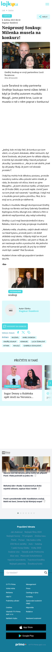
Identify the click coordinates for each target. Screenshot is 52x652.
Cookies (9, 607)
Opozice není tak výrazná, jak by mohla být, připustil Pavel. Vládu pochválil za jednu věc (25, 474)
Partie (13, 540)
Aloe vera (14, 556)
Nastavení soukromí (33, 618)
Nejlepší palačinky (18, 564)
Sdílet (42, 17)
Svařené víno (14, 552)
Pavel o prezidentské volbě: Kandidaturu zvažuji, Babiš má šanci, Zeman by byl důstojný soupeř (24, 500)
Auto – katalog (35, 544)
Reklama (9, 593)
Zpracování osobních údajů (34, 602)
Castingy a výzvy (32, 593)
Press (28, 588)
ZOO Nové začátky (18, 544)
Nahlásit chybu (11, 618)
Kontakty (29, 597)
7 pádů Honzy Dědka (20, 548)
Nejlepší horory (13, 536)
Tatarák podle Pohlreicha (33, 552)
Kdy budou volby (34, 540)
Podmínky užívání (12, 601)
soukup (12, 295)
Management (31, 584)
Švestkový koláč (35, 564)
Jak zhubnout (17, 532)
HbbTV (8, 597)
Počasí (21, 540)
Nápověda (30, 607)
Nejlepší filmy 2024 (33, 532)
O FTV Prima (10, 584)
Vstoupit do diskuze (16, 326)
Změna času (40, 536)
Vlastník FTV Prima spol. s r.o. (13, 613)
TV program (27, 536)
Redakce (29, 612)
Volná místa (10, 588)
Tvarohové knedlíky (36, 560)
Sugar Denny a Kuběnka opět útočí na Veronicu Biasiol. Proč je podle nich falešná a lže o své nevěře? (20, 395)
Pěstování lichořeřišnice (31, 556)
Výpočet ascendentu (16, 560)
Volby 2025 (36, 548)
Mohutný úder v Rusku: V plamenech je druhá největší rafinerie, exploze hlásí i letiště (22, 487)
